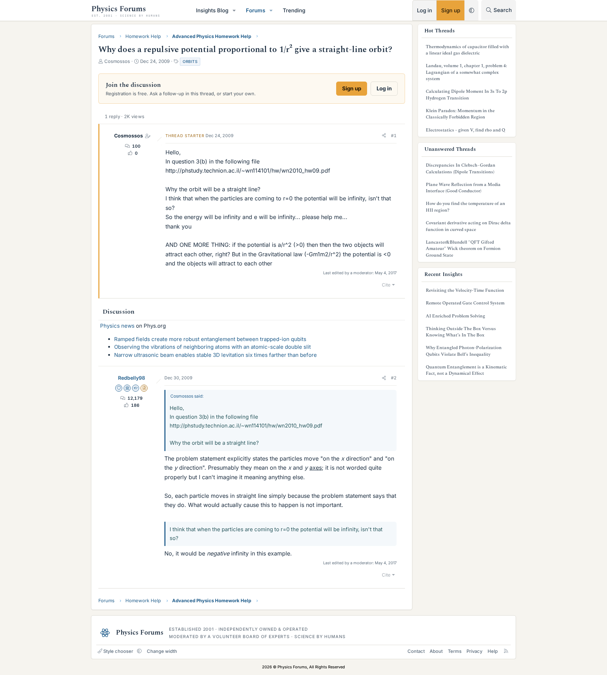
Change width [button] (162, 651)
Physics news (117, 325)
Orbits (190, 61)
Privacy (474, 651)
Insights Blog (212, 10)
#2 (394, 377)
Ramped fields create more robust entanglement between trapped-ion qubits (210, 339)
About (436, 651)
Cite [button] (386, 285)
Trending (294, 10)
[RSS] (506, 651)
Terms (455, 651)
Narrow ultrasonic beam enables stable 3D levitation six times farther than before (215, 355)
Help (493, 651)
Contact (416, 651)
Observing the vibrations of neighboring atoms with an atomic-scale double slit (212, 346)
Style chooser (118, 651)
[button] (234, 10)
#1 (394, 135)
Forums (255, 10)
